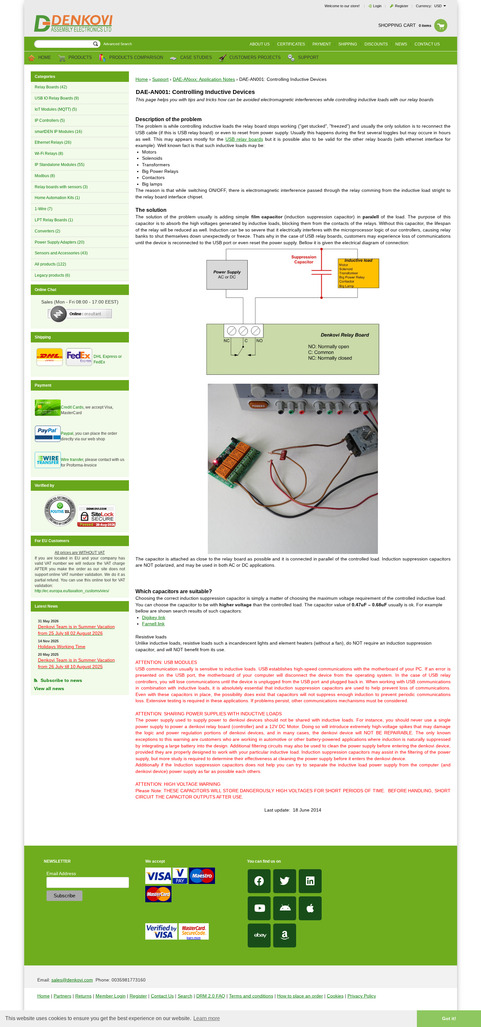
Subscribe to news (61, 680)
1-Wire (43, 209)
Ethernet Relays (53, 142)
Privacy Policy (361, 996)
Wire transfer (72, 459)
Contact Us (162, 996)
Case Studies (195, 57)
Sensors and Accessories (61, 253)
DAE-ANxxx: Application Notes (204, 79)
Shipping (347, 44)
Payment (321, 44)
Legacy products (52, 275)
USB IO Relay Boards (57, 98)
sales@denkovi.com (72, 979)
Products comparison (135, 57)
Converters (47, 231)
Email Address (61, 873)
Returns (83, 996)
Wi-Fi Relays (49, 153)
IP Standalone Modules (59, 164)
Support (308, 57)
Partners (62, 996)
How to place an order (300, 996)
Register (401, 6)
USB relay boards (244, 139)
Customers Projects (254, 57)
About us (260, 44)
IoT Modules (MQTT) (56, 109)
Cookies (335, 996)
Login (377, 6)
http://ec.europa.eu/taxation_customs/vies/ (72, 591)
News (401, 44)
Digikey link (153, 617)
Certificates (291, 44)
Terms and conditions (251, 996)
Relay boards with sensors (61, 187)
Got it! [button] (449, 1018)
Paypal (67, 433)
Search (185, 996)
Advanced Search (117, 44)
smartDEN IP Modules (58, 131)
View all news (49, 688)
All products (50, 264)
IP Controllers (50, 120)
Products (79, 57)
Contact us (427, 44)
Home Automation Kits (57, 197)
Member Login (111, 996)
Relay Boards (51, 87)
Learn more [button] (206, 1018)
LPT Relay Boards (54, 220)
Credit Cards (72, 407)
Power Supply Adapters (59, 242)
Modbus (45, 176)
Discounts (376, 44)
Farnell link (153, 623)
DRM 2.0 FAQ (210, 996)
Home (44, 57)
